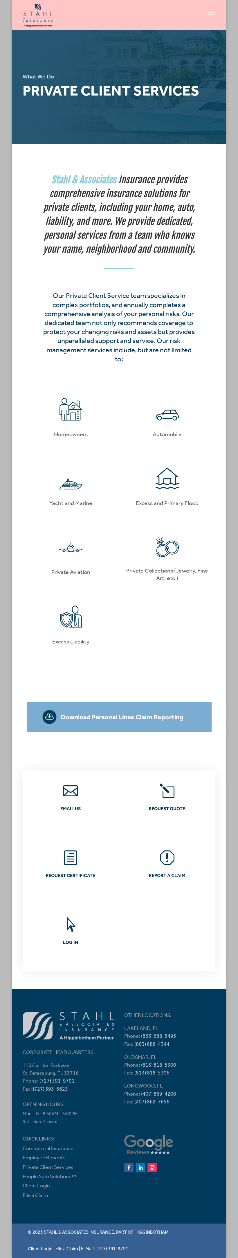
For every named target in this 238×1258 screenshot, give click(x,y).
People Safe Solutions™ (49, 1177)
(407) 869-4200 (158, 1094)
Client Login (36, 1186)
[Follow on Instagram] (152, 1167)
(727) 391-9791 (57, 1081)
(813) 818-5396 (152, 1073)
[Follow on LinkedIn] (140, 1167)
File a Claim (35, 1195)
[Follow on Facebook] (129, 1167)
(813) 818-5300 (158, 1065)
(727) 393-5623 (50, 1089)
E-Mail (87, 1249)
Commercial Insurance (48, 1148)
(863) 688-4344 (152, 1044)
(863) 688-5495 (158, 1036)
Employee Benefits (44, 1158)
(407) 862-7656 (152, 1102)
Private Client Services (48, 1167)
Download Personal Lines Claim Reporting (122, 717)
